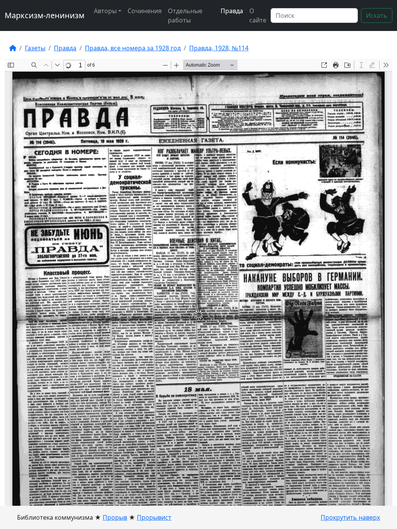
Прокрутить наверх (350, 517)
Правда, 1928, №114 (219, 48)
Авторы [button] (105, 11)
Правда (232, 11)
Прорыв (115, 517)
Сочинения (145, 11)
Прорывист (154, 517)
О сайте (257, 15)
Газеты (35, 48)
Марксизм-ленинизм (45, 15)
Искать (376, 15)
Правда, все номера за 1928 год (133, 48)
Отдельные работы (185, 15)
